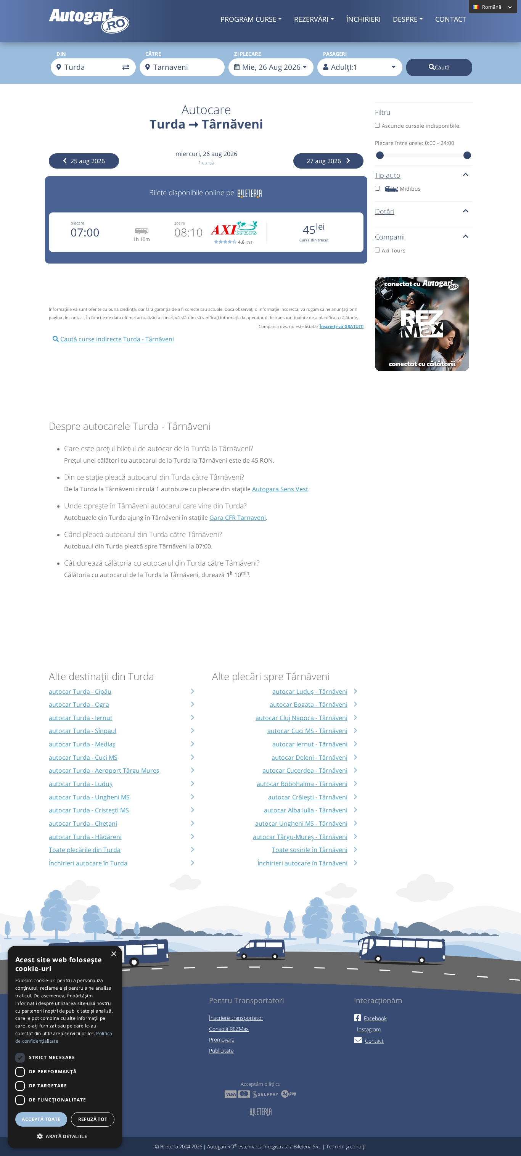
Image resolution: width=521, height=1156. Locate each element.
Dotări (384, 211)
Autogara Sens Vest (280, 489)
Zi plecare (247, 53)
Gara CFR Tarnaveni (237, 517)
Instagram (369, 1029)
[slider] (380, 155)
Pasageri (335, 53)
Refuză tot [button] (93, 1119)
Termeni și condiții (346, 1146)
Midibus (410, 188)
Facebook (375, 1018)
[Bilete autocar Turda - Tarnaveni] (249, 192)
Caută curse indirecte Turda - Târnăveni (116, 339)
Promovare (222, 1039)
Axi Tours (393, 250)
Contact (450, 19)
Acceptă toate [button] (41, 1119)
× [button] (113, 954)
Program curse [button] (248, 19)
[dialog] (65, 1047)
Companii (390, 236)
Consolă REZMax (229, 1028)
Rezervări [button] (311, 19)
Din (61, 53)
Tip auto (387, 175)
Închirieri (363, 19)
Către (153, 53)
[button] (64, 1136)
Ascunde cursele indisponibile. (421, 125)
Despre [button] (405, 19)
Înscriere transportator (236, 1017)
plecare (77, 223)
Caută (442, 67)
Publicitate (221, 1050)
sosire (179, 223)
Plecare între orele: (414, 142)
